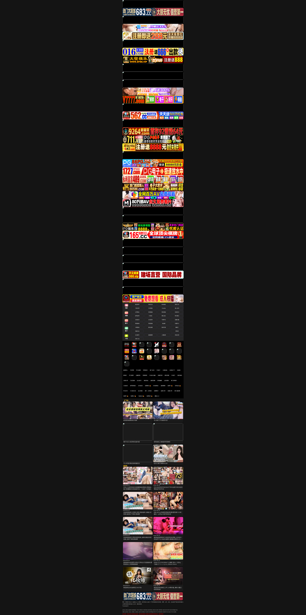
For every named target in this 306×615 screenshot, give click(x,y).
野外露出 (177, 315)
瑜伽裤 (163, 323)
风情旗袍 (137, 323)
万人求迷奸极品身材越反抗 (131, 463)
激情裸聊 (163, 385)
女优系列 (150, 319)
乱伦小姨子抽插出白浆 (161, 463)
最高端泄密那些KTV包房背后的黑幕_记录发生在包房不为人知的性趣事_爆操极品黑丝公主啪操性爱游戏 (168, 539)
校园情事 (150, 335)
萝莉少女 (177, 304)
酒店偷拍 (179, 375)
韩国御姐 (150, 312)
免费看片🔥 (148, 385)
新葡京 (125, 375)
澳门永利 (152, 370)
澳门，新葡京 (148, 391)
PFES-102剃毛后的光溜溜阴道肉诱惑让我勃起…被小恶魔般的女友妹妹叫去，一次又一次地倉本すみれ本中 (137, 489)
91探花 (150, 315)
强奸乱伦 (150, 304)
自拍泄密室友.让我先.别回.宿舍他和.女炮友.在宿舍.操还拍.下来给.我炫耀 (137, 513)
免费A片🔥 (133, 396)
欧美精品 (164, 304)
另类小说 (137, 338)
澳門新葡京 (133, 385)
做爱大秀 (163, 391)
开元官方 (125, 391)
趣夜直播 (153, 380)
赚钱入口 (157, 396)
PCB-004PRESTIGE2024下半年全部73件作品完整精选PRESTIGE (168, 488)
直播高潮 (160, 375)
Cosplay (164, 308)
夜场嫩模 (159, 380)
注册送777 (172, 370)
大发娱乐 (125, 385)
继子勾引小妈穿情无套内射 (131, 442)
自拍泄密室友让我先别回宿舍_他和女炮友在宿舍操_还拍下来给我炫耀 (137, 538)
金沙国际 (140, 391)
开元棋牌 (138, 370)
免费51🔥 (170, 385)
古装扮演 (137, 319)
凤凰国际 (145, 375)
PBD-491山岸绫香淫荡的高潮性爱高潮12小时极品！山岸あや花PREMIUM (167, 513)
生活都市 (137, 335)
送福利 (178, 370)
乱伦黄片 (139, 380)
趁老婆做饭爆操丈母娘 (130, 420)
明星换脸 (150, 323)
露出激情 (150, 327)
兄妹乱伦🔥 (141, 396)
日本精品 (150, 308)
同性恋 (177, 331)
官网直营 (145, 370)
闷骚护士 (177, 323)
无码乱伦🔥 (178, 385)
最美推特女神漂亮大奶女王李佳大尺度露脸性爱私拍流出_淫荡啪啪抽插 (137, 563)
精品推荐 (137, 304)
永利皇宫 (140, 385)
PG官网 (132, 370)
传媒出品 (137, 331)
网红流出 (164, 315)
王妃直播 (132, 380)
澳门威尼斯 (177, 391)
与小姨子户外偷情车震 (161, 420)
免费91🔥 (125, 396)
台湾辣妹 (137, 312)
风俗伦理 (177, 335)
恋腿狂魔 (177, 319)
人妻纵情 (164, 335)
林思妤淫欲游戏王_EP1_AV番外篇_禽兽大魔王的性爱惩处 (168, 588)
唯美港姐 (164, 312)
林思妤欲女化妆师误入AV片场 (132, 587)
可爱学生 (164, 319)
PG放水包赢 (152, 375)
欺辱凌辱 (137, 315)
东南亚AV (177, 312)
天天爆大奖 (133, 391)
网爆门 (177, 327)
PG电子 (158, 370)
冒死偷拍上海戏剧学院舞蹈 (162, 442)
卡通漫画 (137, 327)
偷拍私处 (146, 380)
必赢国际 (138, 375)
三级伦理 (137, 308)
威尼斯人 (125, 370)
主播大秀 (125, 380)
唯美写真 (164, 327)
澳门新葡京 (174, 380)
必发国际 (166, 380)
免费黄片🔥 (149, 396)
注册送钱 (165, 370)
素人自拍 (177, 308)
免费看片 (156, 391)
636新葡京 (155, 385)
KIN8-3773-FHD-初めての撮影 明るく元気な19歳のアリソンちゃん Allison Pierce (167, 563)
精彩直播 (167, 375)
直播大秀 (170, 391)
